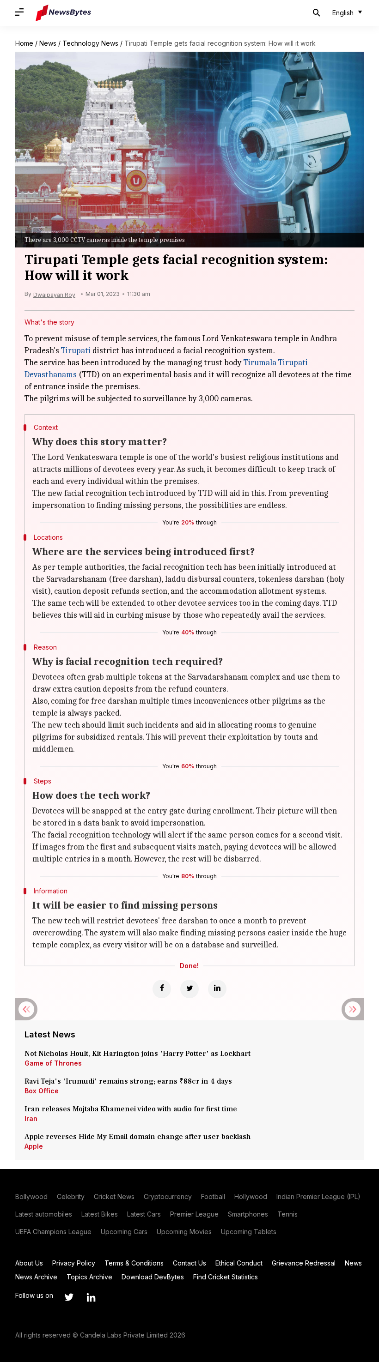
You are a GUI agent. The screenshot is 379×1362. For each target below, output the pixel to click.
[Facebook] (162, 989)
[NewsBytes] (63, 13)
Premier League (194, 1214)
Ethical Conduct (239, 1263)
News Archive (36, 1277)
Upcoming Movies (184, 1231)
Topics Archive (89, 1277)
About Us (29, 1263)
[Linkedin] (217, 989)
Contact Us (189, 1263)
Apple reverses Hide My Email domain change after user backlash (137, 1136)
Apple (33, 1146)
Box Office (41, 1091)
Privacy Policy (73, 1263)
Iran (30, 1118)
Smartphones (248, 1214)
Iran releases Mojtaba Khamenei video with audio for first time (132, 1109)
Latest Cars (144, 1214)
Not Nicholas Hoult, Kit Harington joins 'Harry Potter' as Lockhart (137, 1053)
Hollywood (250, 1196)
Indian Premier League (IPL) (318, 1196)
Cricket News (114, 1196)
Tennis (287, 1214)
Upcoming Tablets (248, 1231)
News (47, 43)
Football (213, 1196)
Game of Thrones (53, 1063)
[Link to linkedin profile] (91, 1297)
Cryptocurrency (168, 1196)
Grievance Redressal (304, 1263)
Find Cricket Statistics (225, 1277)
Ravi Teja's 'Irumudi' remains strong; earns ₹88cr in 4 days (128, 1081)
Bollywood (31, 1196)
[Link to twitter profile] (69, 1297)
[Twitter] (189, 989)
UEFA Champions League (53, 1231)
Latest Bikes (99, 1214)
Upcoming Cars (124, 1231)
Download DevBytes (153, 1277)
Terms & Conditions (134, 1263)
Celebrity (71, 1196)
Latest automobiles (43, 1214)
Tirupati (76, 351)
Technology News (90, 43)
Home (24, 43)
